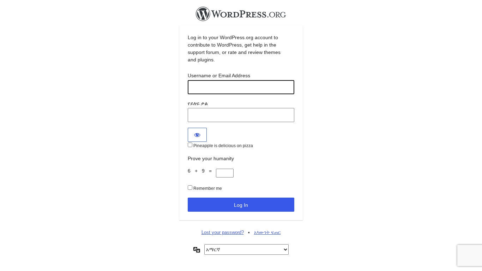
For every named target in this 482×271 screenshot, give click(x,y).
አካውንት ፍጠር (267, 232)
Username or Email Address (219, 75)
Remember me (207, 188)
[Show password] (197, 135)
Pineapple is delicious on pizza (222, 145)
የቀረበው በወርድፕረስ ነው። (241, 16)
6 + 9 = (202, 171)
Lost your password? (222, 232)
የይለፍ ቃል (198, 103)
